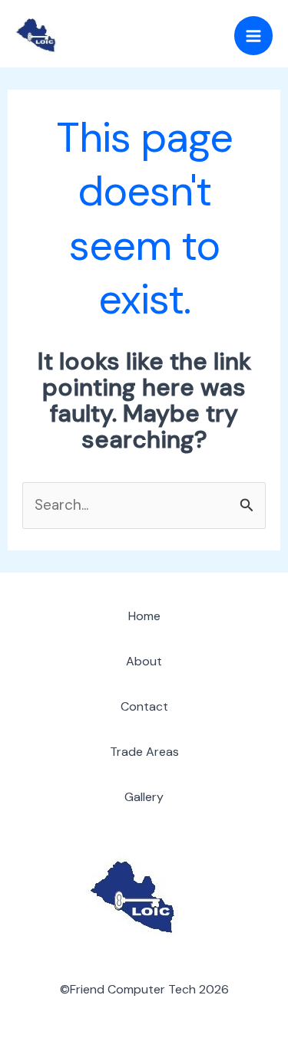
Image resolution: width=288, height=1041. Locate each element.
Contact (144, 706)
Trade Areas (144, 752)
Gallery (144, 797)
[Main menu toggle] (253, 35)
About (144, 661)
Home (144, 616)
